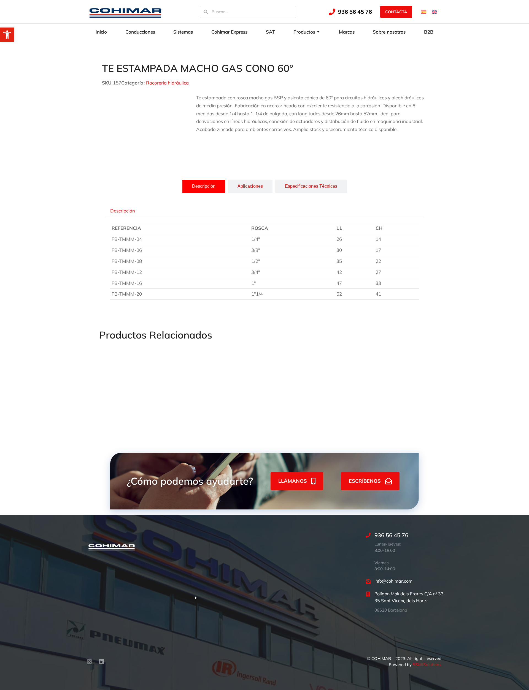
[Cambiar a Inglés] (434, 11)
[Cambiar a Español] (424, 11)
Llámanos (292, 481)
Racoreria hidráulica (167, 83)
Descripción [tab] (122, 210)
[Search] (206, 12)
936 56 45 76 (355, 11)
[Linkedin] (101, 661)
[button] (7, 35)
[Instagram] (89, 661)
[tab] (203, 186)
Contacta (396, 11)
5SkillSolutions (427, 664)
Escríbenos (365, 481)
